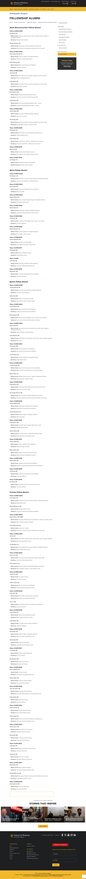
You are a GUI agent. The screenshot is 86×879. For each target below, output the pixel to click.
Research (37, 9)
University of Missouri (31, 846)
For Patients (43, 9)
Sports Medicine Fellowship (64, 37)
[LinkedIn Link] (74, 834)
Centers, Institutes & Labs (55, 1)
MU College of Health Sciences (33, 854)
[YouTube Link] (68, 834)
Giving (48, 9)
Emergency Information (60, 844)
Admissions (12, 849)
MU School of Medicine (31, 856)
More (73, 3)
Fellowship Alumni (62, 45)
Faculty (11, 9)
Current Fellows (62, 42)
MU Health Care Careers (31, 853)
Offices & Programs (65, 1)
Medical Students (18, 9)
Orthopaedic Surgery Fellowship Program (47, 22)
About (11, 846)
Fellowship (31, 9)
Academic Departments (45, 1)
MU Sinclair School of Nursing (32, 858)
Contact (57, 835)
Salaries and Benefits (63, 48)
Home (11, 22)
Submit (56, 865)
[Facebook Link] (62, 834)
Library (11, 858)
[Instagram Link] (71, 834)
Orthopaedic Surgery (18, 13)
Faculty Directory (73, 1)
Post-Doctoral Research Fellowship (65, 32)
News (52, 9)
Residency (25, 9)
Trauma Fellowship (62, 40)
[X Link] (65, 834)
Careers (11, 851)
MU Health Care (30, 851)
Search (65, 3)
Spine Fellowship (62, 34)
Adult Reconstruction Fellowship (65, 29)
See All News (43, 826)
